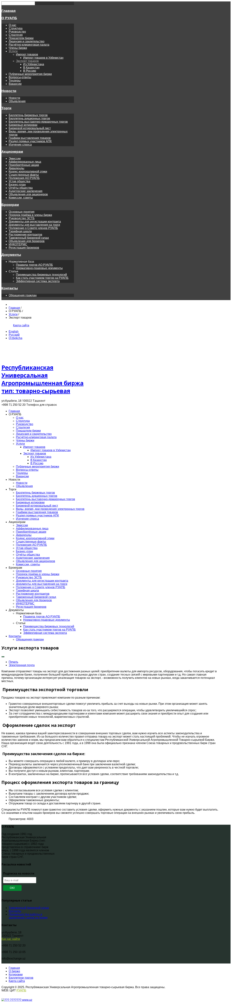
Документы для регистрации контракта (35, 221)
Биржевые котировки (23, 124)
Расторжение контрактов (25, 234)
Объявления (17, 101)
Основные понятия (21, 211)
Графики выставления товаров (30, 138)
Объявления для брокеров (27, 241)
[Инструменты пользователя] (2, 656)
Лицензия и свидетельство (26, 41)
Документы (11, 255)
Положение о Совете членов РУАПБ (33, 228)
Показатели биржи (21, 38)
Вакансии (15, 83)
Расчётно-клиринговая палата (29, 44)
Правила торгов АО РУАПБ (34, 264)
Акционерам (12, 151)
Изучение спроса (20, 144)
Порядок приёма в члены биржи (30, 215)
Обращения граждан (23, 295)
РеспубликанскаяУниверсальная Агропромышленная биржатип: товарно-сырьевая (42, 379)
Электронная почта (22, 665)
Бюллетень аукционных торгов (29, 118)
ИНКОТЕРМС (18, 244)
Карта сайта (21, 325)
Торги (6, 108)
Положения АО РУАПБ (24, 178)
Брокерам (10, 205)
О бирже (14, 971)
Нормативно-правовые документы (39, 268)
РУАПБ (21, 990)
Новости (8, 91)
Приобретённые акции (24, 165)
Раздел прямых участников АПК (30, 141)
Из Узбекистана (33, 64)
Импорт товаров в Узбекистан (43, 57)
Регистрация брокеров (24, 247)
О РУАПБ (9, 18)
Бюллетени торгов (21, 977)
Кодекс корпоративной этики (28, 171)
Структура (15, 28)
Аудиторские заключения (25, 191)
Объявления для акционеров (28, 194)
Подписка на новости (18, 873)
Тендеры (15, 80)
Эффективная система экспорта (38, 281)
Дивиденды (16, 168)
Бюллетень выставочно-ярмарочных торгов (38, 121)
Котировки (16, 974)
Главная (8, 11)
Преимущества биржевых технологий (41, 274)
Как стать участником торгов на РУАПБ (42, 277)
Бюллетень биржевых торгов (28, 115)
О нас (12, 25)
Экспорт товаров (27, 61)
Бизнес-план (17, 184)
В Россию (29, 70)
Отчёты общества (21, 187)
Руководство (17, 31)
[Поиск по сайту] (9, 325)
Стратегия (16, 34)
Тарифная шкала (20, 231)
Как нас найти (10, 938)
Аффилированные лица (25, 161)
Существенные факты (24, 174)
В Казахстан (31, 67)
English (13, 331)
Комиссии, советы (21, 197)
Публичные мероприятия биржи (30, 74)
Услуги (13, 51)
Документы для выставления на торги (34, 224)
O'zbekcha (15, 338)
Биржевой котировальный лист (30, 128)
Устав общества (19, 181)
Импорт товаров (27, 54)
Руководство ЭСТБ (22, 218)
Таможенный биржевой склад (29, 237)
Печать (13, 661)
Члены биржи (18, 47)
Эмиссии (15, 158)
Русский (14, 334)
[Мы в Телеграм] (4, 325)
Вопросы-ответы (20, 77)
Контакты (9, 288)
